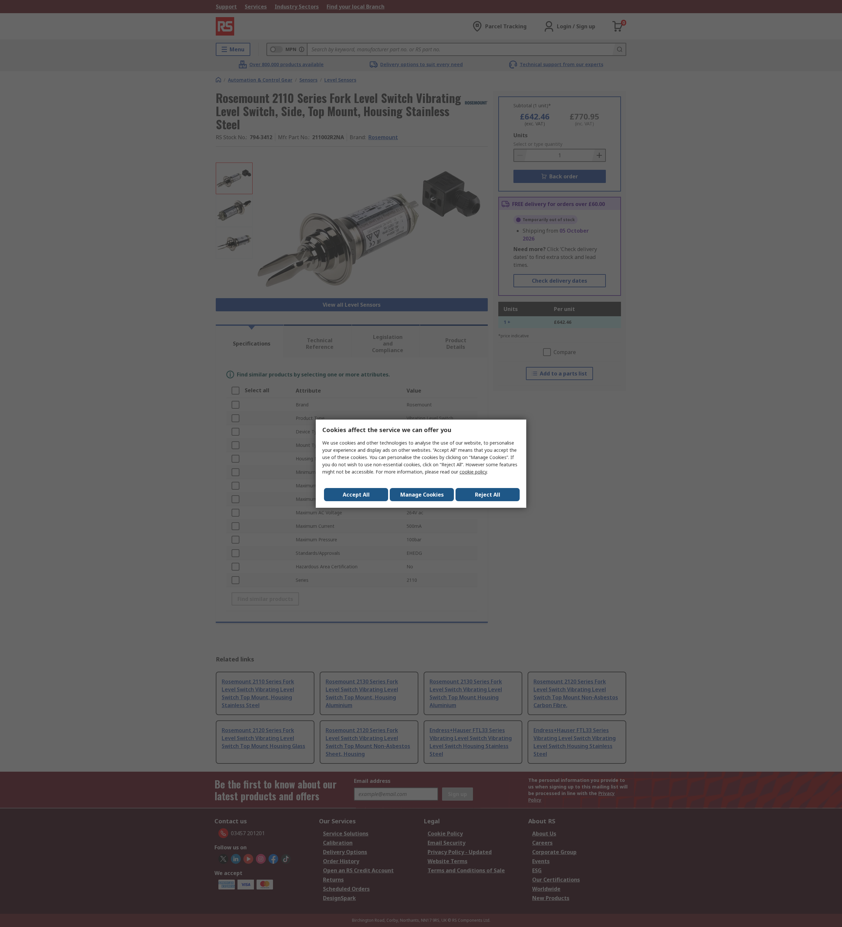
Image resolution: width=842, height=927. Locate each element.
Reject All (487, 494)
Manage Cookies (422, 494)
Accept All (356, 494)
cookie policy (473, 472)
